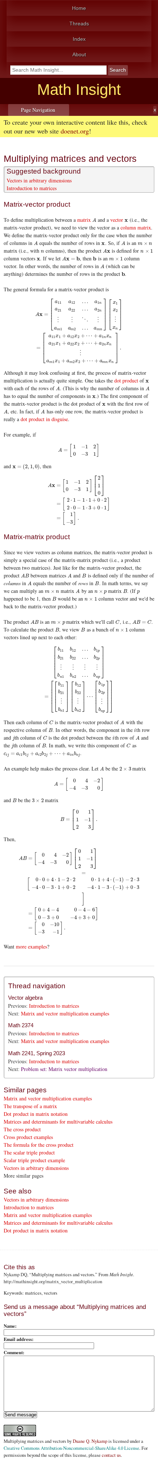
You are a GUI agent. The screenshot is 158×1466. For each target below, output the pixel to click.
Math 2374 (20, 1025)
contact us (111, 1455)
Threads (79, 23)
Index (79, 39)
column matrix (136, 227)
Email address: (18, 1339)
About (79, 54)
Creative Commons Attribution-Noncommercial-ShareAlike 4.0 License (71, 1448)
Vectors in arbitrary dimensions (39, 180)
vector (116, 219)
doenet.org (75, 131)
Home (79, 8)
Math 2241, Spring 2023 (36, 1053)
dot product (126, 380)
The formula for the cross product (38, 1144)
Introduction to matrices (32, 188)
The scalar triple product (29, 1152)
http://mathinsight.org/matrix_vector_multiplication (53, 1281)
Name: (10, 1326)
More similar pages (23, 1175)
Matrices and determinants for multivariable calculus (58, 1121)
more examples (31, 946)
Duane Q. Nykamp (90, 1441)
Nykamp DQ (15, 1274)
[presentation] (94, 219)
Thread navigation (36, 986)
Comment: (14, 1352)
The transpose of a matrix (30, 1106)
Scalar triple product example (34, 1160)
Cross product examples (28, 1137)
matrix (84, 219)
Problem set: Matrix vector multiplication (64, 1068)
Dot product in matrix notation (36, 1113)
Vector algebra (25, 997)
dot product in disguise (44, 419)
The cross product (22, 1129)
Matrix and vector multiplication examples (65, 1013)
